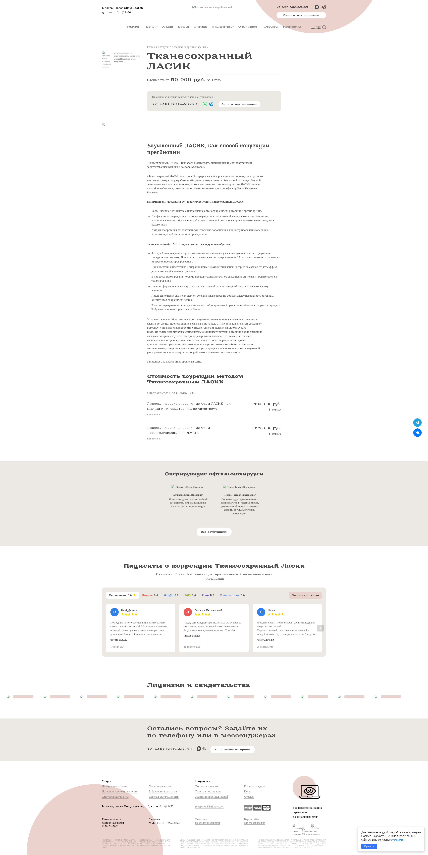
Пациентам (221, 26)
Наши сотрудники (256, 786)
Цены (150, 26)
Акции (167, 26)
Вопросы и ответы (207, 786)
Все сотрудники (214, 531)
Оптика (200, 26)
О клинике (247, 26)
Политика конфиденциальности (207, 820)
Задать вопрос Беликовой (211, 796)
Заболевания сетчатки (163, 791)
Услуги (133, 26)
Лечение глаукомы (160, 786)
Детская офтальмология (164, 796)
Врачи (183, 26)
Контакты (292, 26)
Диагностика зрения (115, 786)
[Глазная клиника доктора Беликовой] (214, 7)
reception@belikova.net (209, 806)
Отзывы (271, 26)
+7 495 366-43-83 (292, 7)
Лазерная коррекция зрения (119, 791)
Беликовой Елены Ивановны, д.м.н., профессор (127, 58)
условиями (398, 839)
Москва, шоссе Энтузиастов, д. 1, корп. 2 (131, 806)
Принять (369, 846)
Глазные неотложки (208, 791)
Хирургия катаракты (115, 796)
